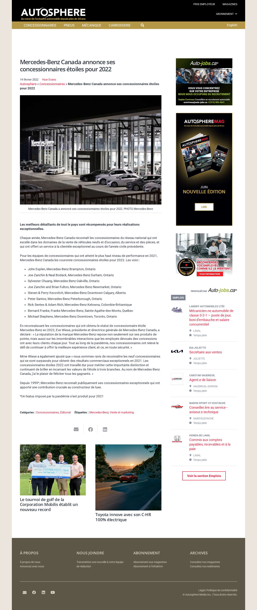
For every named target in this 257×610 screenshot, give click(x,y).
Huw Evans (49, 79)
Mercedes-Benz (99, 412)
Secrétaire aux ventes (205, 352)
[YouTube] (53, 592)
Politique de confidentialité (222, 590)
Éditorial (65, 412)
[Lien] (204, 291)
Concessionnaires (52, 84)
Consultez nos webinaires (205, 566)
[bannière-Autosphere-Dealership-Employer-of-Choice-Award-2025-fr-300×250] (204, 279)
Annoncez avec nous (32, 566)
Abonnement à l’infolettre (148, 566)
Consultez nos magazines (205, 562)
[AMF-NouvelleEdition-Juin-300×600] (204, 225)
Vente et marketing (122, 412)
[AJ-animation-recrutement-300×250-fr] (204, 104)
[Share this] (91, 429)
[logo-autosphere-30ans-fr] (53, 13)
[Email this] (76, 429)
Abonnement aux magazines (150, 562)
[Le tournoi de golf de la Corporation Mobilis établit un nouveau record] (53, 469)
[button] (236, 13)
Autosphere (28, 84)
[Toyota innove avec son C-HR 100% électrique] (128, 477)
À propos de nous (30, 562)
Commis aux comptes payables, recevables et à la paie (209, 444)
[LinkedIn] (43, 592)
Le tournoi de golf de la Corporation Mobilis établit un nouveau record (49, 504)
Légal (201, 590)
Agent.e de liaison (202, 380)
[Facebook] (34, 592)
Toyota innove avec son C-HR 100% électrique (123, 517)
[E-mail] (24, 592)
